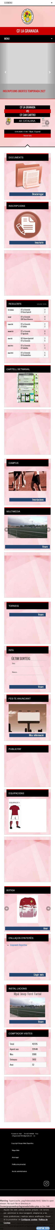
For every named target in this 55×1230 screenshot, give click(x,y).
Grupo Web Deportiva (25, 1143)
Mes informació (36, 735)
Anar (45, 928)
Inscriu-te (39, 242)
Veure (45, 547)
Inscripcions (38, 499)
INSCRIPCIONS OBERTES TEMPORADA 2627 (24, 91)
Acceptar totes (43, 1228)
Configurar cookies (29, 1219)
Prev (8, 123)
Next (47, 123)
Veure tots (27, 135)
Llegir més (39, 975)
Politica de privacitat (19, 1164)
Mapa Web (15, 1150)
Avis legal (15, 1157)
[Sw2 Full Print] (27, 909)
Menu (7, 38)
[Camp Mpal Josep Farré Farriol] (27, 527)
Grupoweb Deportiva (18, 945)
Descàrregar (38, 194)
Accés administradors (19, 1171)
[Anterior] (4, 71)
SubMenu (8, 2)
